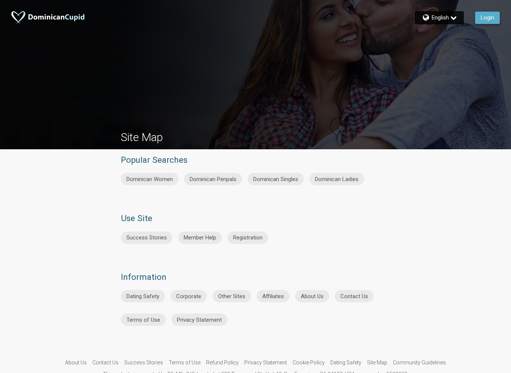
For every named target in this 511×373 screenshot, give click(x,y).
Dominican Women (149, 179)
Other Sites (231, 296)
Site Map (377, 363)
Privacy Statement (199, 320)
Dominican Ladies (336, 179)
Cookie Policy (309, 363)
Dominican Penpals (213, 179)
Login (487, 17)
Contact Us (354, 296)
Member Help (200, 237)
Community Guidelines (419, 363)
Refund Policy (222, 363)
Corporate (188, 296)
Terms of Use (143, 320)
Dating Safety (142, 296)
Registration (248, 237)
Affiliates (273, 296)
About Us (312, 296)
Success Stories (146, 237)
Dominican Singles (275, 179)
